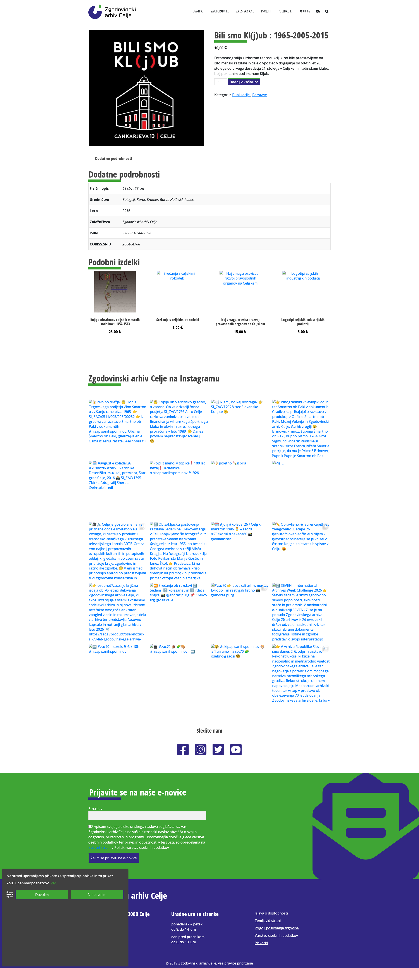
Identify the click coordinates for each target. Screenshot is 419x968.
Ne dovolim (97, 894)
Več (54, 883)
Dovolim (42, 894)
